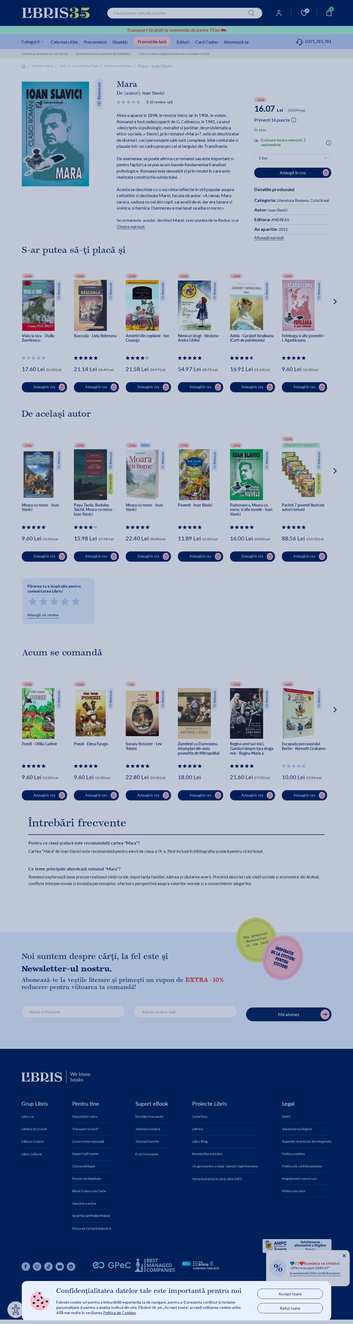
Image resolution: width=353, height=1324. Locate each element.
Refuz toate (290, 1308)
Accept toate (290, 1293)
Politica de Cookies (119, 1312)
